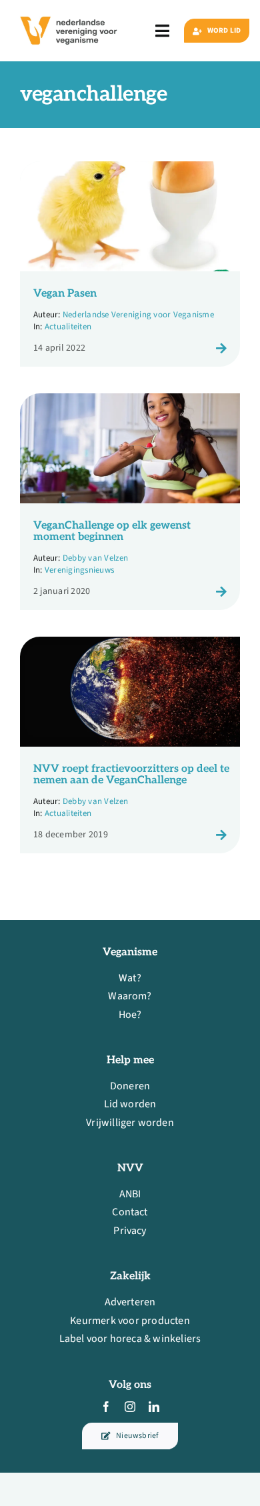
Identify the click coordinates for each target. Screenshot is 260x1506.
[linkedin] (154, 1406)
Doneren (130, 1086)
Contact (129, 1212)
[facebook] (106, 1406)
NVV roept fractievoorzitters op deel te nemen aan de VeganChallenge (131, 775)
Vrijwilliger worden (130, 1122)
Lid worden (130, 1104)
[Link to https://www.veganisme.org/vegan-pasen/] (221, 348)
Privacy (129, 1230)
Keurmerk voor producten (130, 1320)
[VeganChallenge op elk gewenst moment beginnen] (130, 402)
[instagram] (130, 1406)
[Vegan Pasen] (130, 170)
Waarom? (129, 996)
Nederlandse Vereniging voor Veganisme (138, 315)
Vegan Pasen (65, 293)
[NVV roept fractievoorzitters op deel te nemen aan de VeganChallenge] (130, 645)
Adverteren (130, 1302)
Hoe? (130, 1014)
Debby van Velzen (96, 558)
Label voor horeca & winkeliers (130, 1338)
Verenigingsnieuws (79, 570)
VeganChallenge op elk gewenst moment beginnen (112, 531)
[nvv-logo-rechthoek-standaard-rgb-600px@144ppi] (69, 12)
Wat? (130, 978)
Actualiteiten (68, 327)
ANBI (130, 1194)
